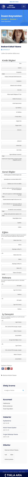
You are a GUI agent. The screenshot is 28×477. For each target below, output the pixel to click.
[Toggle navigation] (24, 6)
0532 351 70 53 (14, 2)
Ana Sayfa (4, 19)
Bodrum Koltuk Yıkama (9, 375)
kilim (11, 454)
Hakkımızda (6, 403)
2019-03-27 (6, 49)
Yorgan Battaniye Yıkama (10, 434)
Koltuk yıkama (9, 459)
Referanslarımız (8, 406)
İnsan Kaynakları (8, 409)
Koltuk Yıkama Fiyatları (9, 427)
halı (6, 454)
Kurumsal (13, 19)
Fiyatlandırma (7, 421)
